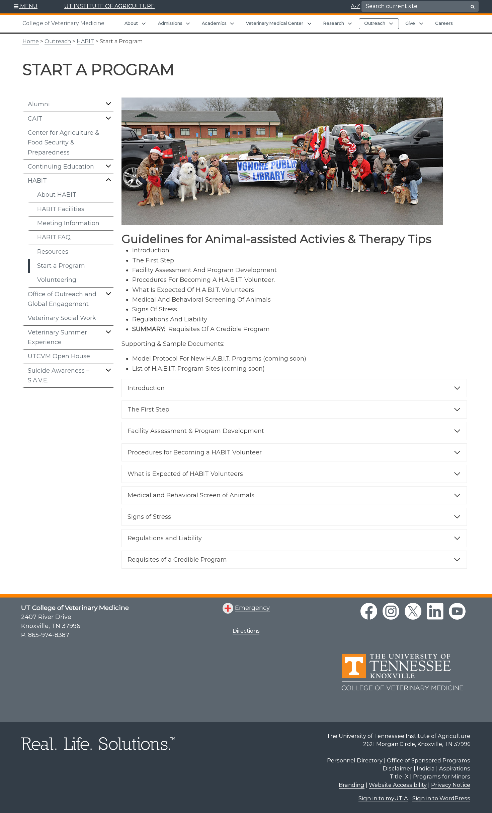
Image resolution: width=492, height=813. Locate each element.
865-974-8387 (48, 635)
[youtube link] (457, 611)
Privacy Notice (450, 784)
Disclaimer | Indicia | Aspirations (426, 768)
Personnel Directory (355, 760)
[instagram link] (391, 611)
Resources (52, 251)
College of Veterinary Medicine (63, 23)
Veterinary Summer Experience (57, 337)
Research (333, 23)
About (131, 23)
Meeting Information (68, 223)
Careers (444, 23)
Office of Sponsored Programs (428, 760)
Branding (351, 784)
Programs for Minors (441, 776)
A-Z (355, 6)
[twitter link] (413, 611)
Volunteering (56, 280)
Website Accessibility (398, 784)
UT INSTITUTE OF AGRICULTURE (109, 6)
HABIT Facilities (60, 209)
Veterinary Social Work (62, 318)
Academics (214, 23)
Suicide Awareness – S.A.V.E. (58, 375)
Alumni (39, 104)
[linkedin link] (435, 611)
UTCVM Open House (59, 356)
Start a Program (61, 265)
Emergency (252, 608)
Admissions (170, 23)
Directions (246, 631)
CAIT (35, 118)
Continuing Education (61, 166)
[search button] (473, 7)
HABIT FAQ (54, 237)
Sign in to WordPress (441, 798)
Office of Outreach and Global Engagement (62, 299)
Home (30, 41)
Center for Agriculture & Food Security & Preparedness (63, 142)
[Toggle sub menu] (108, 103)
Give (410, 23)
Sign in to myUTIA (383, 798)
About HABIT (56, 194)
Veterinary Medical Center (274, 23)
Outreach (374, 23)
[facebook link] (368, 611)
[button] (25, 6)
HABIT (85, 41)
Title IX (399, 776)
